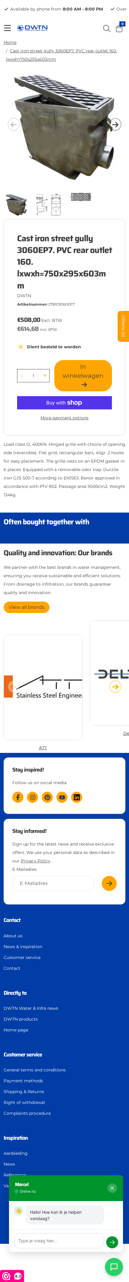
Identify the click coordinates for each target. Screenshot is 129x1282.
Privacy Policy (35, 861)
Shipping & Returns (24, 1091)
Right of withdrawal (24, 1102)
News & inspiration (23, 946)
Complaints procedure (27, 1113)
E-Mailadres (24, 869)
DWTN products (21, 1019)
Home (10, 42)
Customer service (22, 957)
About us (13, 935)
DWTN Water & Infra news (31, 1008)
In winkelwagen (83, 371)
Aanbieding (16, 1153)
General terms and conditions (35, 1070)
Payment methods (23, 1080)
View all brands (26, 607)
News (9, 1164)
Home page (16, 1030)
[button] (115, 124)
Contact (12, 968)
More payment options (64, 418)
